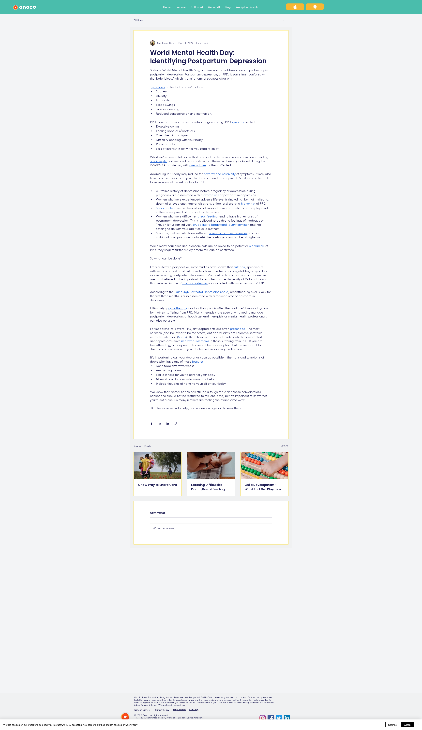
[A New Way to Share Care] (157, 465)
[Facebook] (271, 718)
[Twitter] (279, 718)
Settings (392, 724)
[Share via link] (175, 423)
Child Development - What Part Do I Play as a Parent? (263, 487)
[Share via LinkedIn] (167, 423)
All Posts (138, 20)
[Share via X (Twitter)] (159, 423)
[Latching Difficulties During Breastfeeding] (211, 465)
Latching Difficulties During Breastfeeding (208, 487)
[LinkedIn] (287, 718)
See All (284, 445)
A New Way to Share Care (157, 485)
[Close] (418, 724)
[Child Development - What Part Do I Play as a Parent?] (264, 465)
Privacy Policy (130, 724)
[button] (284, 20)
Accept (407, 724)
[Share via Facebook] (151, 423)
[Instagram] (262, 718)
